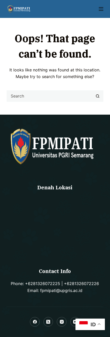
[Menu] (101, 9)
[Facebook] (35, 322)
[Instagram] (62, 322)
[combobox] (49, 96)
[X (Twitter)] (48, 322)
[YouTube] (75, 322)
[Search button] (97, 96)
